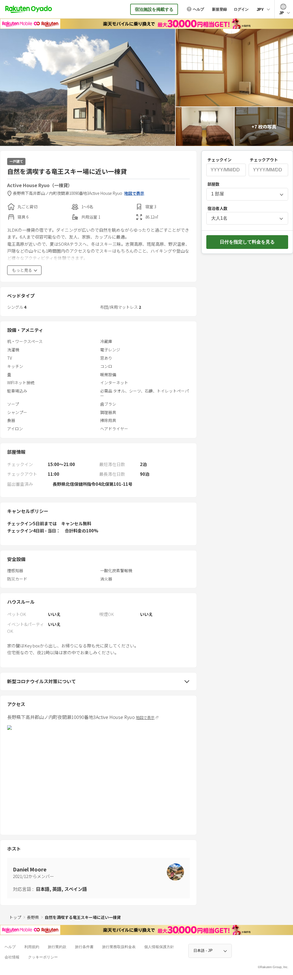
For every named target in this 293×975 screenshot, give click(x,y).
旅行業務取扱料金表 (119, 947)
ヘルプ (10, 947)
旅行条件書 (84, 947)
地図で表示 (134, 193)
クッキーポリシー (43, 957)
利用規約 (31, 947)
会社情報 (12, 957)
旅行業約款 (57, 947)
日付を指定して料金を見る (247, 241)
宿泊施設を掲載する (154, 9)
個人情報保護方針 (159, 947)
